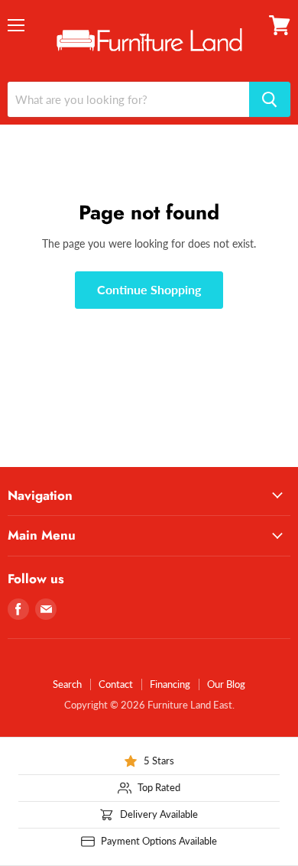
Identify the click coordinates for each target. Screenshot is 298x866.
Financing (170, 684)
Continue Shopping (149, 289)
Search (67, 684)
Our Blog (226, 684)
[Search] (269, 99)
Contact (116, 684)
